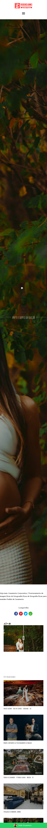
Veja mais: (4, 593)
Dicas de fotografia (30, 596)
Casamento (12, 593)
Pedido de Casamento (15, 599)
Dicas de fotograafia (14, 596)
